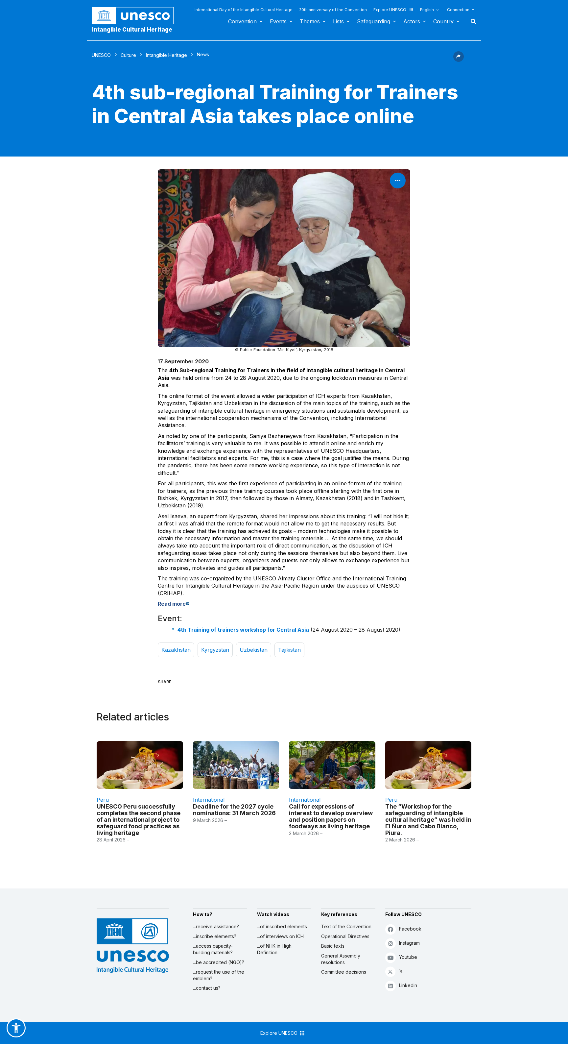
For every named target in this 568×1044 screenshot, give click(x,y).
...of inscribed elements (282, 926)
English (427, 9)
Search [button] (471, 21)
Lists (338, 21)
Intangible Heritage (166, 55)
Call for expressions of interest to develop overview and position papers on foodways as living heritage (331, 816)
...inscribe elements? (214, 936)
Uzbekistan (254, 649)
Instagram (409, 943)
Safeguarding (373, 21)
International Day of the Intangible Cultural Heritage (244, 9)
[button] (458, 60)
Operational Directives (345, 936)
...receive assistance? (216, 926)
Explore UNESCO (389, 9)
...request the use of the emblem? (218, 975)
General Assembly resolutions (340, 959)
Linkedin (408, 985)
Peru (103, 799)
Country (443, 21)
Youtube (408, 957)
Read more (172, 603)
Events (278, 21)
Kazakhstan (176, 649)
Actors (411, 21)
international (209, 799)
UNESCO (101, 55)
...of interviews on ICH (280, 936)
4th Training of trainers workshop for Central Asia (243, 629)
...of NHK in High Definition (274, 949)
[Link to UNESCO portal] (136, 15)
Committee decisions (343, 972)
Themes (310, 21)
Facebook (410, 929)
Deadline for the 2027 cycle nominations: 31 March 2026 (234, 809)
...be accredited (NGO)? (218, 962)
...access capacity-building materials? (213, 949)
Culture (128, 55)
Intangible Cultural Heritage (132, 29)
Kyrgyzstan (215, 649)
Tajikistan (289, 649)
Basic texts (332, 946)
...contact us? (207, 988)
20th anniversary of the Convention (333, 9)
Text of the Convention (346, 926)
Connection (458, 9)
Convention (242, 21)
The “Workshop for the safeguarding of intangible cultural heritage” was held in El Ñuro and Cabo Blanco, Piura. (428, 819)
